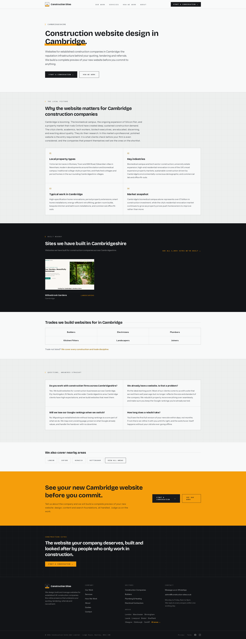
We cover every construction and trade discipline (85, 349)
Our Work (100, 5)
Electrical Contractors (134, 603)
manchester (138, 614)
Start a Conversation (185, 4)
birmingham (150, 614)
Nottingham (95, 460)
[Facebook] (195, 635)
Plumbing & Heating (133, 598)
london (128, 614)
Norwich (79, 460)
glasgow (128, 622)
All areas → (156, 622)
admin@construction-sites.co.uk (178, 594)
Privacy (181, 635)
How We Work (129, 5)
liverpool (136, 618)
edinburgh (138, 622)
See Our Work (190, 498)
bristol (143, 618)
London (51, 460)
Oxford (64, 460)
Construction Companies (135, 590)
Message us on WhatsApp (176, 590)
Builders (128, 594)
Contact (88, 612)
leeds (127, 618)
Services (114, 5)
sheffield (152, 618)
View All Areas (115, 460)
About (143, 5)
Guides (88, 607)
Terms (189, 635)
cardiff (147, 622)
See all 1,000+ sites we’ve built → (181, 251)
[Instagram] (200, 635)
